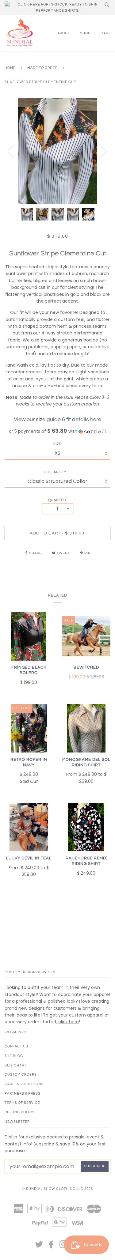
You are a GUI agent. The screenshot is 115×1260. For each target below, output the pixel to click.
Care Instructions (24, 1084)
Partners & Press (22, 1093)
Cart (105, 33)
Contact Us (16, 1046)
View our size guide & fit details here (57, 419)
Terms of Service (22, 1102)
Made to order (42, 68)
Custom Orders (21, 1074)
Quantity (57, 500)
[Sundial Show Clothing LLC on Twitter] (39, 1246)
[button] (57, 431)
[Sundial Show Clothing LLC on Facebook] (51, 1246)
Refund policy (20, 1112)
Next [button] (99, 151)
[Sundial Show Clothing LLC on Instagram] (63, 1246)
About (63, 33)
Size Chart (15, 1065)
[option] (57, 151)
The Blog (14, 1056)
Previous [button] (15, 151)
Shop (85, 33)
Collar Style (57, 472)
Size (57, 444)
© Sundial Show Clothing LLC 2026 (57, 1188)
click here (68, 1022)
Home (10, 68)
